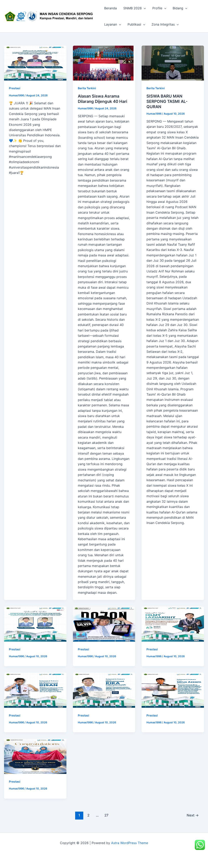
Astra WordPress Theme (129, 843)
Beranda (110, 8)
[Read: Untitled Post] (35, 63)
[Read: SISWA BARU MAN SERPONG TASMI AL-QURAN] (173, 63)
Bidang (178, 8)
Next (193, 815)
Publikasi (134, 24)
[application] (144, 8)
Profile (157, 8)
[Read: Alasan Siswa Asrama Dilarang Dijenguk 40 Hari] (104, 63)
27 (106, 815)
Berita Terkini (87, 88)
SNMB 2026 (132, 8)
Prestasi (14, 88)
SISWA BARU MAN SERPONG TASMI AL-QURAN (166, 101)
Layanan (110, 24)
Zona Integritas (163, 24)
